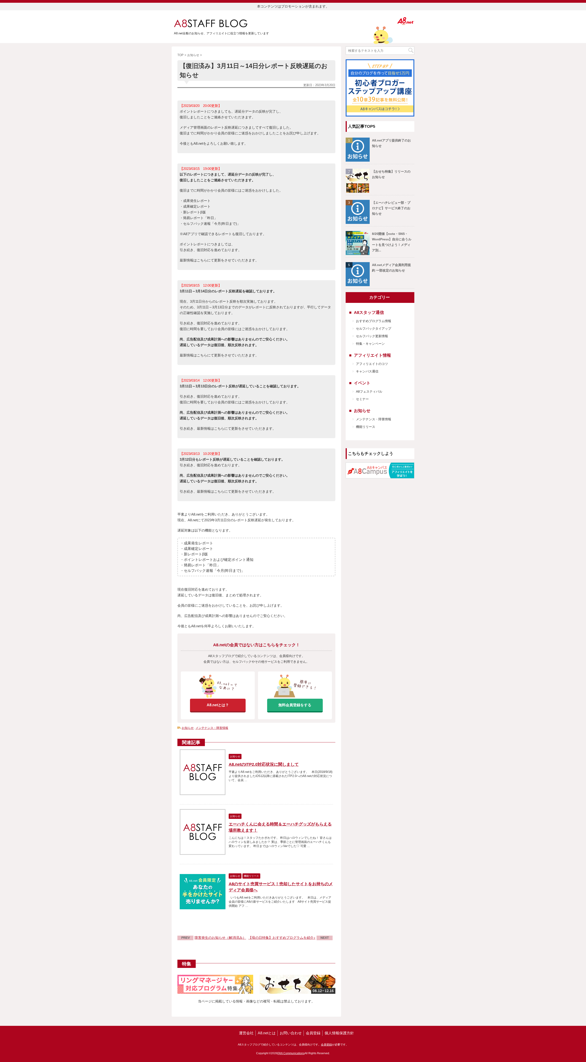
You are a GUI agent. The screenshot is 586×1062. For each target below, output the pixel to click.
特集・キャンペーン (370, 343)
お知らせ (188, 728)
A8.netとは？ (218, 705)
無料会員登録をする (294, 705)
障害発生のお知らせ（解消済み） (220, 938)
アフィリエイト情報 (372, 355)
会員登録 (313, 1033)
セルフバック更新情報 (372, 336)
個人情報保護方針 (339, 1033)
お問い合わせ (291, 1033)
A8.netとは (267, 1033)
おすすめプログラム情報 (373, 321)
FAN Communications (290, 1053)
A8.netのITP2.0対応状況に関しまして (264, 764)
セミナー (362, 399)
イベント (362, 383)
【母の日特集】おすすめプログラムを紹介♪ (281, 938)
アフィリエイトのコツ (372, 364)
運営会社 (246, 1033)
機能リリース (365, 427)
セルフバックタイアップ (373, 328)
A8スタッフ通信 (369, 312)
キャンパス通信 (367, 371)
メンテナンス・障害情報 (211, 728)
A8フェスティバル (369, 391)
